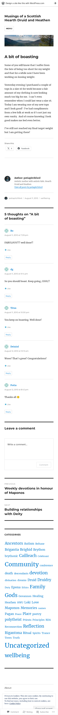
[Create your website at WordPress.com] (29, 3)
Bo (11, 230)
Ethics (25, 587)
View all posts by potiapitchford (28, 187)
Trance (46, 633)
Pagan (9, 614)
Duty (7, 587)
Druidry (44, 580)
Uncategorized (27, 645)
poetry (36, 614)
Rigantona (13, 633)
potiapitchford (15, 198)
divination (10, 580)
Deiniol (14, 346)
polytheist (13, 619)
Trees (8, 637)
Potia (13, 385)
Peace (18, 614)
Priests (27, 619)
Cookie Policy (15, 703)
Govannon (25, 596)
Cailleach (28, 555)
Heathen (10, 602)
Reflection (33, 626)
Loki (27, 602)
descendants (21, 573)
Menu (9, 28)
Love (35, 602)
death (9, 573)
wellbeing (45, 198)
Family (37, 587)
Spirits (37, 633)
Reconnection (13, 626)
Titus (13, 308)
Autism (29, 543)
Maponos (12, 608)
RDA (48, 619)
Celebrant (43, 556)
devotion (38, 572)
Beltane (39, 543)
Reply (8, 257)
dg (11, 269)
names (42, 608)
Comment (43, 465)
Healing (38, 596)
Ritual (27, 633)
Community (22, 564)
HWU (20, 602)
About (8, 688)
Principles (38, 619)
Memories (29, 608)
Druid (32, 580)
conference (46, 565)
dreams (21, 580)
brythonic (11, 556)
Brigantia (12, 550)
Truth (16, 637)
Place (27, 614)
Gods (11, 595)
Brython (39, 550)
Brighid (26, 549)
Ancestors (14, 543)
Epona (16, 587)
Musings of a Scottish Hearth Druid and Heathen (27, 18)
